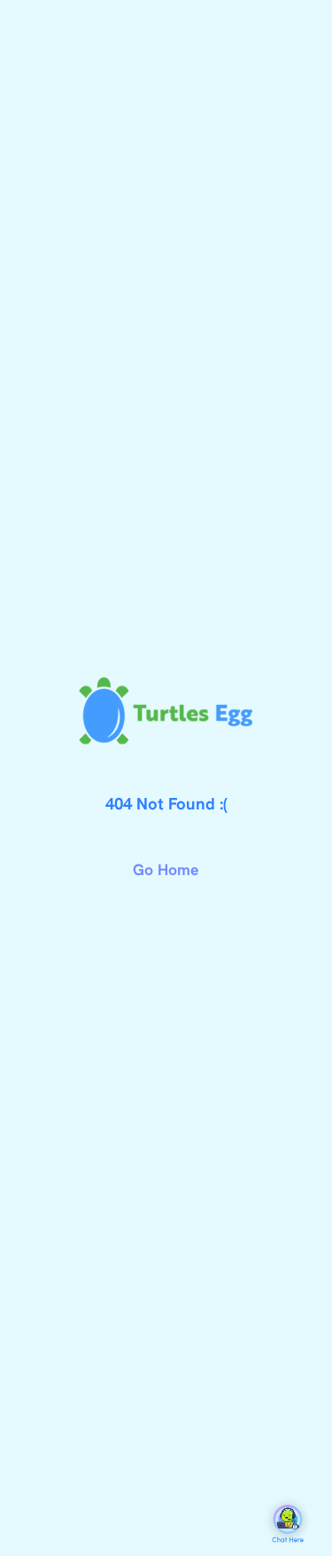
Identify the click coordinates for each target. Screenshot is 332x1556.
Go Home (166, 869)
